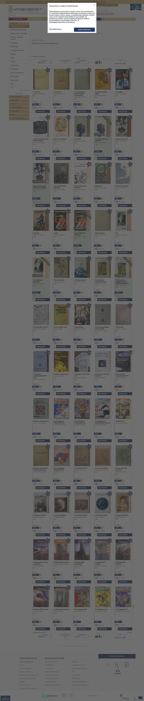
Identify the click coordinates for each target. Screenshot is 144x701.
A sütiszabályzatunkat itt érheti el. (64, 21)
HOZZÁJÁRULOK (84, 30)
